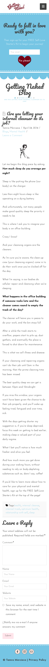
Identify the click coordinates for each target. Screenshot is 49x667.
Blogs (5, 131)
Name (5, 569)
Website (6, 593)
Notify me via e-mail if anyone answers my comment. (19, 624)
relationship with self (17, 512)
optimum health (29, 509)
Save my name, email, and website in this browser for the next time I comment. (26, 609)
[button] (43, 6)
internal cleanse (30, 505)
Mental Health (17, 131)
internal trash (13, 509)
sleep (32, 512)
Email (5, 581)
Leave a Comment (12, 135)
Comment (8, 542)
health (17, 505)
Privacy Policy (37, 660)
